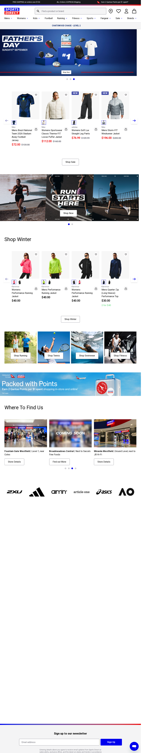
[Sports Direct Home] (11, 11)
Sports (90, 18)
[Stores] (110, 11)
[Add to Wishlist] (36, 95)
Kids (35, 18)
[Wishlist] (118, 11)
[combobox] (70, 11)
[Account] (126, 11)
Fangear (104, 18)
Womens (21, 18)
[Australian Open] (126, 492)
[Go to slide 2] (70, 79)
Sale (118, 18)
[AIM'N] (59, 492)
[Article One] (82, 492)
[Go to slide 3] (74, 79)
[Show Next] (134, 120)
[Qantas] (70, 384)
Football (49, 18)
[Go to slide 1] (67, 79)
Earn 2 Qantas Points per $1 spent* (114, 2)
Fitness (75, 18)
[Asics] (104, 492)
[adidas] (37, 492)
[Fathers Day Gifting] (70, 52)
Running (61, 18)
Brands (130, 18)
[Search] (38, 11)
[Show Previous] (6, 120)
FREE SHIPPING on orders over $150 (26, 2)
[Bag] (134, 11)
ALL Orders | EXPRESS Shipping (68, 2)
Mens (7, 18)
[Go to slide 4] (75, 468)
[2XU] (14, 492)
